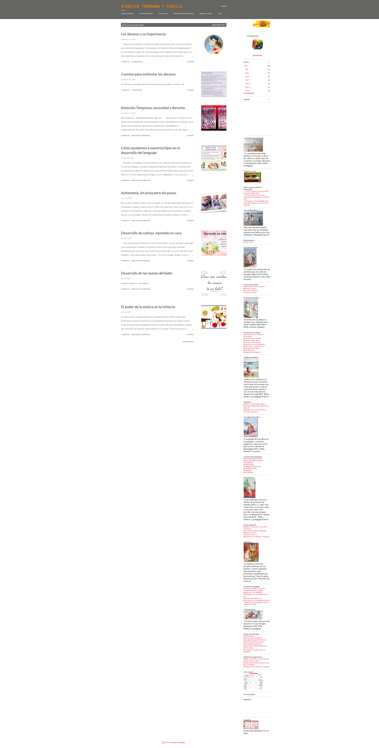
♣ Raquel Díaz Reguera (252, 352)
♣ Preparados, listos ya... (253, 598)
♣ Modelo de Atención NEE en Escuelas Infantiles (255, 411)
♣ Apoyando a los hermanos (254, 286)
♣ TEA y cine (248, 242)
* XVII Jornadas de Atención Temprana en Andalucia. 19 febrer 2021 (256, 197)
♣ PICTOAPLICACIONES (253, 459)
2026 (245, 66)
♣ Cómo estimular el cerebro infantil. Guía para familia (254, 589)
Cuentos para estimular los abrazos (148, 74)
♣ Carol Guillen (249, 665)
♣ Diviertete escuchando (253, 592)
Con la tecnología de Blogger (175, 742)
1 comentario (136, 90)
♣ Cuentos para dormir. (252, 338)
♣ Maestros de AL (250, 535)
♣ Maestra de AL (250, 533)
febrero (248, 87)
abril (247, 80)
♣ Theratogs (248, 648)
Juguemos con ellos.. (206, 13)
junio (247, 73)
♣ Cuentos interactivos (252, 342)
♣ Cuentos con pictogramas (254, 344)
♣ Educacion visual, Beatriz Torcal (256, 663)
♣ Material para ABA (251, 661)
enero (247, 91)
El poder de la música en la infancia (148, 307)
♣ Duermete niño (250, 292)
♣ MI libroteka (249, 350)
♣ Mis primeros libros (252, 348)
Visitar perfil (257, 55)
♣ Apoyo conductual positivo (254, 404)
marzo (247, 83)
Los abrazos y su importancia (143, 34)
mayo (247, 76)
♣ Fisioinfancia (249, 636)
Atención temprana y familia (152, 6)
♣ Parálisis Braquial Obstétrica (255, 640)
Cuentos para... (163, 13)
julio (246, 69)
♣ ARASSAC (248, 470)
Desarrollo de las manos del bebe (146, 273)
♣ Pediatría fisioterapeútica (254, 642)
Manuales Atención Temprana (184, 13)
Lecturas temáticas (127, 13)
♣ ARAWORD (248, 472)
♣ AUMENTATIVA (250, 468)
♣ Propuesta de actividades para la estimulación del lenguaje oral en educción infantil (257, 602)
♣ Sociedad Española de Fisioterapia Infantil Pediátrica (255, 645)
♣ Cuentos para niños (252, 340)
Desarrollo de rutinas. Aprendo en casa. (151, 233)
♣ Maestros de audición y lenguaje (256, 537)
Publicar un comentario (140, 135)
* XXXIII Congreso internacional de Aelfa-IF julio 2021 (256, 192)
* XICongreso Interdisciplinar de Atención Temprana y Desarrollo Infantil (256, 203)
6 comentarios (137, 62)
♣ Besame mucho (250, 288)
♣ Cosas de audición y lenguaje (255, 531)
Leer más (190, 62)
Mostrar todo (218, 25)
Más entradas (188, 342)
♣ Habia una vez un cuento (254, 346)
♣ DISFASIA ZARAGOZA (252, 467)
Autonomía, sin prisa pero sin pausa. (149, 193)
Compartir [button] (125, 62)
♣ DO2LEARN (249, 465)
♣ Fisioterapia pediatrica (253, 638)
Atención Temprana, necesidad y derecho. (153, 108)
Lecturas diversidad (146, 13)
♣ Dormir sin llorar (251, 290)
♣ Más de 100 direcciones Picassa (256, 659)
